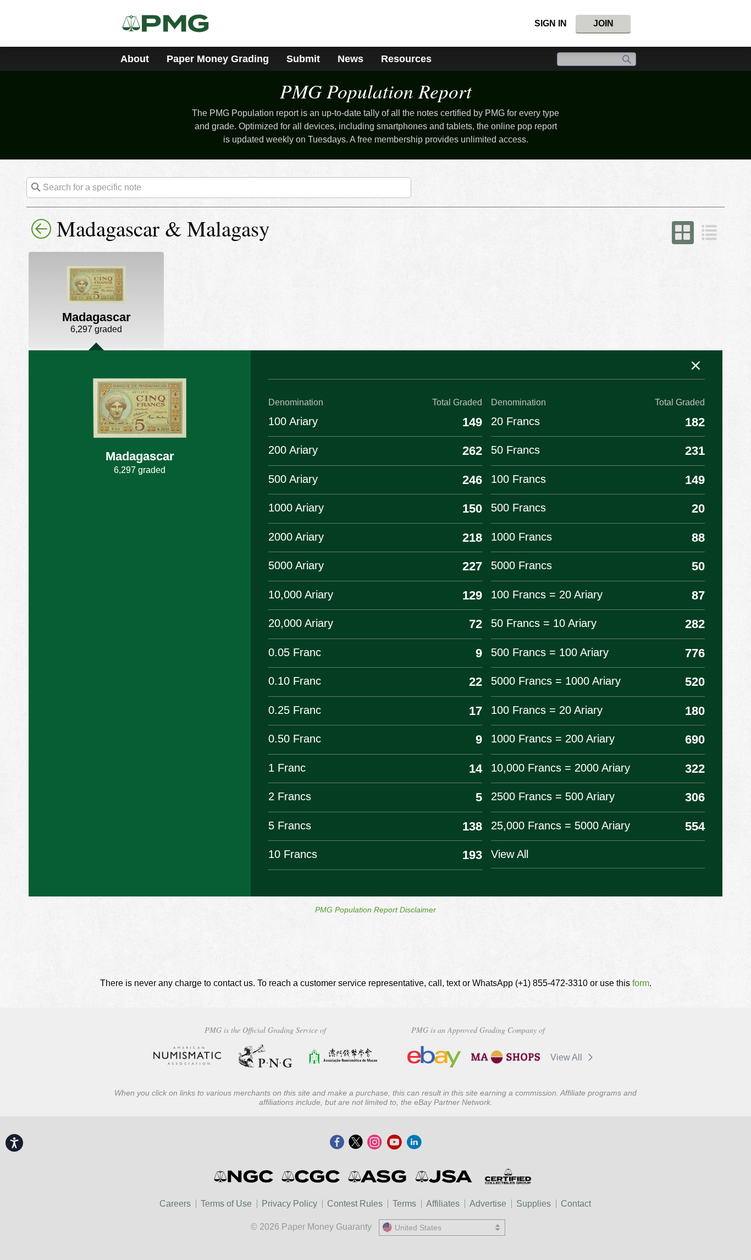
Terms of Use (226, 1203)
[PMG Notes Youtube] (394, 1143)
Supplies (533, 1203)
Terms (404, 1203)
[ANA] (187, 1056)
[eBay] (434, 1057)
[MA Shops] (505, 1057)
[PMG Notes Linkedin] (414, 1143)
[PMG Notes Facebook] (337, 1143)
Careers (175, 1203)
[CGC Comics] (311, 1176)
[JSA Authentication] (443, 1176)
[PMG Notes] (170, 23)
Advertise (488, 1203)
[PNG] (265, 1056)
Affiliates (443, 1203)
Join (603, 23)
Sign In (550, 23)
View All (567, 1057)
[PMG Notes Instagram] (374, 1143)
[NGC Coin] (244, 1176)
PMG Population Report (376, 91)
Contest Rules (355, 1203)
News (350, 58)
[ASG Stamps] (378, 1176)
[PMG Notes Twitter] (356, 1143)
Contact (576, 1203)
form (640, 983)
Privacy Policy (289, 1203)
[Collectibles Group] (507, 1176)
